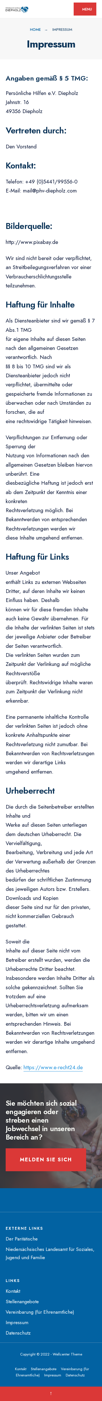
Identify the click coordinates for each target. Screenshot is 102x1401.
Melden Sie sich (46, 1159)
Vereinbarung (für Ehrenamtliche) (40, 1312)
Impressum (17, 1322)
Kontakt (13, 1291)
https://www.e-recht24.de (53, 1067)
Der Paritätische (22, 1238)
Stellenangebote (22, 1301)
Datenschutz (18, 1332)
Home (35, 29)
